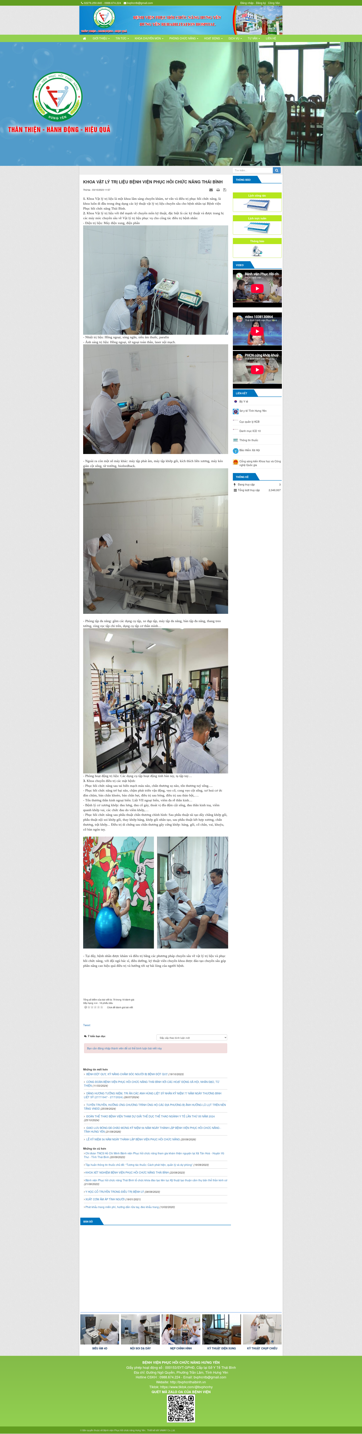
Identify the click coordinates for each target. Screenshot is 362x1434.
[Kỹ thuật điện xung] (140, 1329)
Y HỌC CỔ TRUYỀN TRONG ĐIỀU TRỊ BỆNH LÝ (114, 1191)
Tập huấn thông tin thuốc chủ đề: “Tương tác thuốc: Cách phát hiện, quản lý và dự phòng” (139, 1164)
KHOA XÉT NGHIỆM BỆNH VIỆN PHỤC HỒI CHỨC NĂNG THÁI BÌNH (127, 1172)
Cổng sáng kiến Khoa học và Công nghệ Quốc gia (260, 463)
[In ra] (218, 189)
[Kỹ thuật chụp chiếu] (181, 1329)
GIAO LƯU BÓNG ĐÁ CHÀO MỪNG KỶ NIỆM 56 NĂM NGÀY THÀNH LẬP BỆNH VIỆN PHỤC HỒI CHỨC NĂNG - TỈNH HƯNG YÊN (152, 1129)
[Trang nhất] (85, 38)
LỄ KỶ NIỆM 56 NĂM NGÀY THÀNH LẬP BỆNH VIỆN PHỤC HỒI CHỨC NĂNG (133, 1139)
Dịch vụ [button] (234, 38)
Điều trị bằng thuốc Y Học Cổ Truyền (262, 1350)
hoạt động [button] (212, 38)
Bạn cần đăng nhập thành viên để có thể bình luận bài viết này (124, 1048)
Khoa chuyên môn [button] (148, 38)
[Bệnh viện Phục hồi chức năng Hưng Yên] (181, 20)
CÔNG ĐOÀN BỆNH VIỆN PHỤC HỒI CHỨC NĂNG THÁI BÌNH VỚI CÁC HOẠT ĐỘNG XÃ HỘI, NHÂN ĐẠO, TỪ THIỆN (151, 1083)
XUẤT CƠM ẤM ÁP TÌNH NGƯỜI (105, 1199)
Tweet (86, 1025)
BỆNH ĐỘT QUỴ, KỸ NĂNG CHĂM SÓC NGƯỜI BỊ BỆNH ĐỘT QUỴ (127, 1074)
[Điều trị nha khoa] (221, 1329)
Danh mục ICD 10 (250, 431)
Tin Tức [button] (121, 38)
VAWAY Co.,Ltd (167, 1430)
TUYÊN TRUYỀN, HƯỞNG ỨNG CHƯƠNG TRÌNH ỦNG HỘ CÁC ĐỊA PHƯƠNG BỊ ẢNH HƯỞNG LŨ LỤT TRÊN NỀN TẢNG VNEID (155, 1106)
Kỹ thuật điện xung (140, 1348)
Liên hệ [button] (271, 38)
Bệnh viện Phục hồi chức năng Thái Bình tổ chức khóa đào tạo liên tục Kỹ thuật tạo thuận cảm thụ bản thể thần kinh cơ (156, 1180)
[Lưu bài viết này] (225, 189)
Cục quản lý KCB (249, 421)
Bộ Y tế (243, 401)
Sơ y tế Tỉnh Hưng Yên (253, 410)
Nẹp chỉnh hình (99, 1348)
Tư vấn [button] (253, 38)
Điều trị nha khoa (222, 1348)
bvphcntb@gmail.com (140, 3)
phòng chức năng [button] (182, 38)
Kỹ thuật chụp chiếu (181, 1348)
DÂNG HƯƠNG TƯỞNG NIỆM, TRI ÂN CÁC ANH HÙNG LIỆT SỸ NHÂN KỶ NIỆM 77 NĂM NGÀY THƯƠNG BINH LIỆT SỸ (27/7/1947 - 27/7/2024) (152, 1095)
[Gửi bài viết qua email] (211, 189)
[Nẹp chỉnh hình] (99, 1329)
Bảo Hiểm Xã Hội (249, 450)
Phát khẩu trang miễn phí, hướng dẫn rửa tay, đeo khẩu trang (122, 1207)
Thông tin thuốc (248, 440)
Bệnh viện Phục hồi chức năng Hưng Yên (124, 1430)
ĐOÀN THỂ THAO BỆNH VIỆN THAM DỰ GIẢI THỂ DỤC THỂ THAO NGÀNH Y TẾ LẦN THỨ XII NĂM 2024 (150, 1116)
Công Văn (274, 3)
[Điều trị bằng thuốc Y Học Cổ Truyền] (262, 1329)
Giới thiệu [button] (100, 38)
